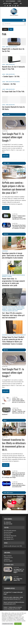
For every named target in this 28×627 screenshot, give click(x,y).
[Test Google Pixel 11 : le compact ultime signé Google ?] (14, 129)
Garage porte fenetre (13, 334)
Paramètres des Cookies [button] (8, 623)
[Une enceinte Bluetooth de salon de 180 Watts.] (14, 102)
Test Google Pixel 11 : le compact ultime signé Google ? (13, 137)
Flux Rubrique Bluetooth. (10, 535)
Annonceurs (7, 559)
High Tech (10, 306)
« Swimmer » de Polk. (9, 84)
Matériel (15, 306)
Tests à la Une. (7, 114)
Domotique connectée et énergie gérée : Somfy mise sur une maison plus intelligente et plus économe (13, 255)
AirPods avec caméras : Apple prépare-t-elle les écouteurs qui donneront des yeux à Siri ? (13, 187)
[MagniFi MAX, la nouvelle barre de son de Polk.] (14, 44)
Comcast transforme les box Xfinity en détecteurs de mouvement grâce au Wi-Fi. (14, 445)
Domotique (6, 234)
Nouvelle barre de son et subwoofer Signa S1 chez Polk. (13, 67)
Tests (16, 310)
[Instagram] (10, 5)
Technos (19, 1)
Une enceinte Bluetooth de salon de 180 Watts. (13, 108)
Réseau (5, 420)
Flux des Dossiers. (8, 532)
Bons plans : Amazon (7, 3)
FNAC (21, 3)
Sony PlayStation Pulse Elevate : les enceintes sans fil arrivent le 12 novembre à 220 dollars (19, 226)
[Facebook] (5, 5)
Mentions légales (8, 561)
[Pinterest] (18, 5)
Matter (21, 334)
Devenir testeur (8, 523)
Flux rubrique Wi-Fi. (9, 539)
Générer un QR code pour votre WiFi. (13, 546)
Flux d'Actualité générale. (10, 530)
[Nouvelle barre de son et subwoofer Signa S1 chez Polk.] (14, 62)
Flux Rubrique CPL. (8, 537)
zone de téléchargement (10, 1)
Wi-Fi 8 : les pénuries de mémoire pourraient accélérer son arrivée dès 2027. (18, 485)
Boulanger (15, 3)
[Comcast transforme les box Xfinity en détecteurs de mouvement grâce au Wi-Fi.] (14, 435)
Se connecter (7, 522)
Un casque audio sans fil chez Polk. (13, 91)
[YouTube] (15, 5)
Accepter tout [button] (18, 623)
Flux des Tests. (7, 534)
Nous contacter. (8, 555)
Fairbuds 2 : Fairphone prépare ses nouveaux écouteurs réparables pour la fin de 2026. (19, 217)
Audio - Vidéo (5, 46)
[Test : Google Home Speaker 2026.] (8, 580)
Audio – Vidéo (6, 163)
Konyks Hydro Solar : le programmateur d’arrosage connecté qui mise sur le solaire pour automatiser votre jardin (13, 282)
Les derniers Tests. (8, 564)
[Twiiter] (7, 5)
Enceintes (17, 81)
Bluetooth (12, 46)
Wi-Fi (16, 46)
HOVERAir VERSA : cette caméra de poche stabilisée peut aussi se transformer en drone (13, 401)
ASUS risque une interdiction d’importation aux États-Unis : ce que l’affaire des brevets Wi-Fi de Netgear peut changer (13, 475)
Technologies (11, 310)
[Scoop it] (23, 5)
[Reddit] (13, 5)
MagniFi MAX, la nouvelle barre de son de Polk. (13, 50)
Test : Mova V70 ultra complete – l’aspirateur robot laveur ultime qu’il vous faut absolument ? (13, 315)
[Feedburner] (20, 5)
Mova (19, 306)
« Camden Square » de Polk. (11, 76)
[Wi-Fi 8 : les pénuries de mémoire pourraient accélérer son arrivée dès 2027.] (6, 485)
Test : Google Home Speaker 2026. (18, 579)
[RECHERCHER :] (14, 23)
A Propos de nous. (8, 557)
